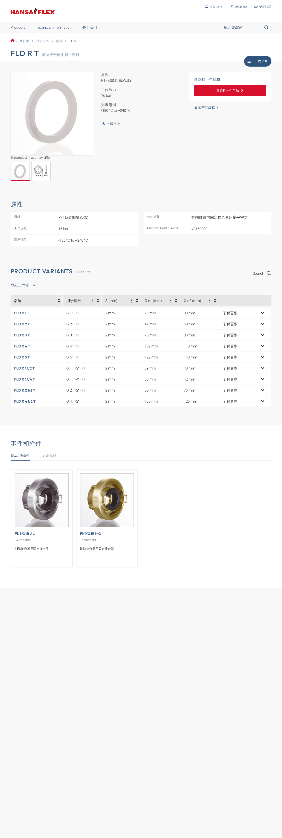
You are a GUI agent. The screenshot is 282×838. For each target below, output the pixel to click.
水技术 (24, 41)
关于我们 (89, 27)
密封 (59, 41)
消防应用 (42, 41)
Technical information (54, 27)
